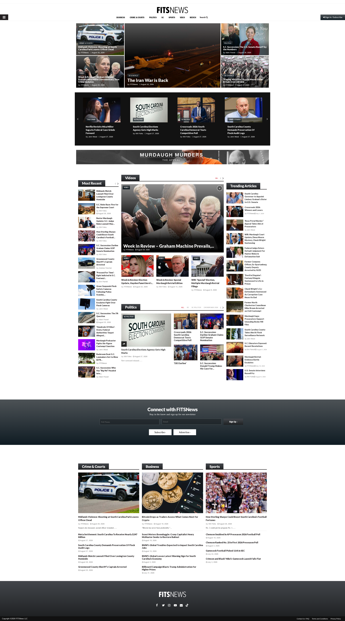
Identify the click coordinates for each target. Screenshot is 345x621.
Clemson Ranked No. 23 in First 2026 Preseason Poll (232, 542)
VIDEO (182, 17)
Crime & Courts (93, 466)
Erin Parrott (234, 137)
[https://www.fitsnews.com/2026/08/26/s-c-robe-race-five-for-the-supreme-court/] (86, 208)
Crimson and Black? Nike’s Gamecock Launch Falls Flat (233, 558)
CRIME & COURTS (137, 17)
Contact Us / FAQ (303, 619)
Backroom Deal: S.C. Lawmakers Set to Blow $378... (107, 357)
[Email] (183, 605)
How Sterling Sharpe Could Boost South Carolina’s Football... (105, 235)
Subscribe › (160, 432)
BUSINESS (120, 17)
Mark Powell (230, 53)
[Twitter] (165, 605)
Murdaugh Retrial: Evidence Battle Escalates (253, 360)
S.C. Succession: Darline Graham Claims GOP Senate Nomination (211, 336)
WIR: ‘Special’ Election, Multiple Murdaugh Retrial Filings (205, 283)
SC (162, 17)
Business (152, 466)
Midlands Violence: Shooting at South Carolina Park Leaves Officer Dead (97, 48)
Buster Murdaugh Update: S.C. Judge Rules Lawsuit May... (105, 221)
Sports (215, 466)
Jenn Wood (187, 137)
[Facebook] (159, 605)
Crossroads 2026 (211, 307)
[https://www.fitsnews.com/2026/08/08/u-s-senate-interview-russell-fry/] (234, 374)
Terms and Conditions (320, 619)
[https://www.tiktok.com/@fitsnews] (187, 605)
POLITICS (153, 17)
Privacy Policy (336, 619)
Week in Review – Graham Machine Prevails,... (168, 246)
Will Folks (92, 133)
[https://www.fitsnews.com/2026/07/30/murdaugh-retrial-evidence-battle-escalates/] (234, 361)
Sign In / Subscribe (333, 17)
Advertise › (185, 432)
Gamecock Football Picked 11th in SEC (225, 550)
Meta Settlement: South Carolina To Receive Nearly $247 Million (241, 129)
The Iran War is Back (147, 80)
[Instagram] (171, 605)
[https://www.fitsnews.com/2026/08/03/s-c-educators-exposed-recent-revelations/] (234, 347)
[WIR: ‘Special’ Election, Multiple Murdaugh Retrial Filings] (207, 266)
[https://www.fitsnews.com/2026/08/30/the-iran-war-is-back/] (172, 55)
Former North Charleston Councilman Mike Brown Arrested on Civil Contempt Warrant (246, 308)
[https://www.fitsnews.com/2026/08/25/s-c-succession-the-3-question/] (86, 317)
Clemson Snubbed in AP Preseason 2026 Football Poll (233, 534)
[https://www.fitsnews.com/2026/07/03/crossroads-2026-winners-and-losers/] (234, 211)
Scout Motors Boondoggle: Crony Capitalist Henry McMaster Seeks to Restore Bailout (168, 535)
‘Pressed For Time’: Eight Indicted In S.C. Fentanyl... (105, 275)
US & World (133, 75)
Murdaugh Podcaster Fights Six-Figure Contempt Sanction (106, 343)
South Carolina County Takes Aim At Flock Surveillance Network (255, 332)
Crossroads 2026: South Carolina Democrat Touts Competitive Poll (146, 129)
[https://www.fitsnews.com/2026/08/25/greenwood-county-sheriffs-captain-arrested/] (86, 263)
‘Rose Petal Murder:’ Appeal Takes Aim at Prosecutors (254, 224)
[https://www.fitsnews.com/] (172, 10)
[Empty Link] (221, 178)
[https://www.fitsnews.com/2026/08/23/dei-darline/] (185, 352)
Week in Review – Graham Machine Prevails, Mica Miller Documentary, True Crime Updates (98, 79)
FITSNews (85, 53)
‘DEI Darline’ (180, 363)
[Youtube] (177, 605)
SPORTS (172, 17)
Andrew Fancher (105, 268)
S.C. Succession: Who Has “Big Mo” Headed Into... (106, 371)
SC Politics (91, 119)
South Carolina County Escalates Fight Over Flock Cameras (106, 303)
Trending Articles (243, 186)
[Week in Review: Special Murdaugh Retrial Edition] (172, 266)
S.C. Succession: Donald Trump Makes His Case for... (211, 366)
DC (188, 307)
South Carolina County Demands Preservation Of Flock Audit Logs (193, 129)
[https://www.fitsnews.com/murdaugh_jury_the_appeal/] (172, 157)
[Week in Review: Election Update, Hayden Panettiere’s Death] (137, 266)
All (216, 178)
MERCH (193, 17)
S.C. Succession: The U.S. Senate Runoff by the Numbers (245, 48)
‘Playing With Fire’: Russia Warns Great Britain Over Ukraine (243, 80)
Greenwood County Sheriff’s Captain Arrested (105, 262)
